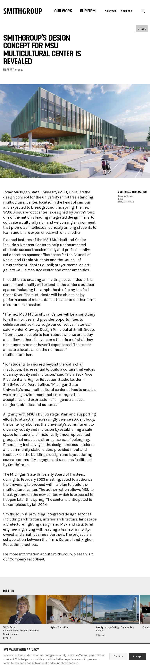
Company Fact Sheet (27, 559)
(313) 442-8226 (126, 201)
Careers (126, 11)
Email (121, 198)
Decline (118, 656)
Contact (110, 11)
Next (145, 609)
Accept (137, 656)
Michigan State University (35, 192)
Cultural (66, 539)
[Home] (23, 11)
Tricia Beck (74, 374)
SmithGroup (84, 212)
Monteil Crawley (24, 329)
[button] (63, 11)
